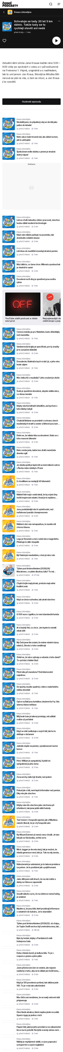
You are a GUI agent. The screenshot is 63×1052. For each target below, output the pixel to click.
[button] (51, 4)
